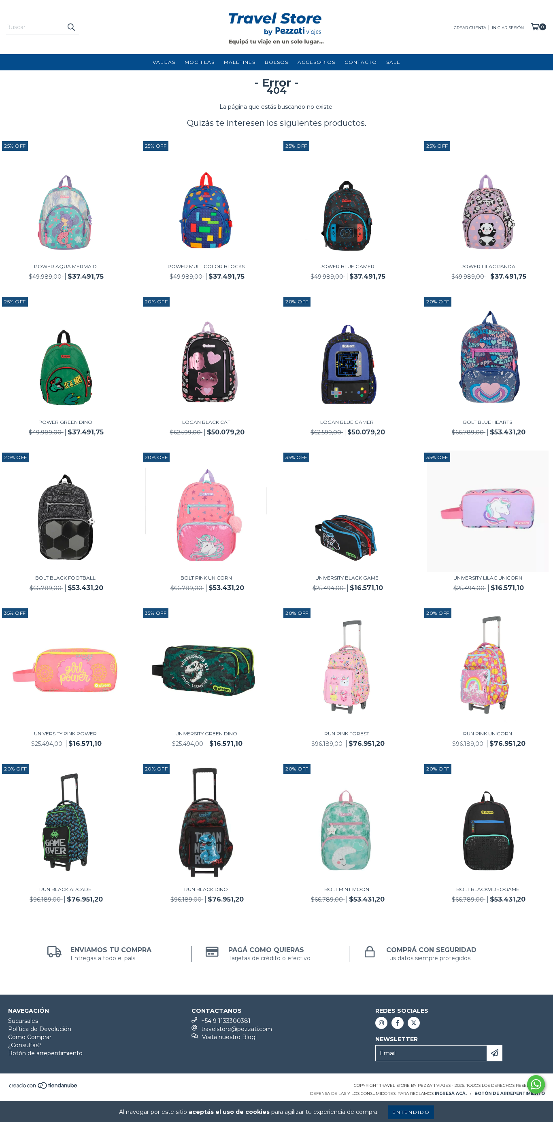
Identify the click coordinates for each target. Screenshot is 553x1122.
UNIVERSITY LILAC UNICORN (487, 578)
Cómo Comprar (29, 1037)
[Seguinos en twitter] (414, 1023)
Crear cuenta (470, 27)
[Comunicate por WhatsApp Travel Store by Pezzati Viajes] (536, 1084)
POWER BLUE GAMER (346, 266)
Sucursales (23, 1021)
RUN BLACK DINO (206, 889)
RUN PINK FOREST (346, 733)
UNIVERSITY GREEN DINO (206, 733)
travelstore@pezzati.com (236, 1029)
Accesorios (316, 62)
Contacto (361, 62)
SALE (393, 62)
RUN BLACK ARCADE (65, 889)
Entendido (411, 1112)
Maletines (239, 62)
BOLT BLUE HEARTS (487, 422)
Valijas (164, 62)
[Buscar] (71, 27)
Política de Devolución (39, 1029)
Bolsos (276, 62)
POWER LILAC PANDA (487, 266)
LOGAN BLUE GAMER (347, 422)
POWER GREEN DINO (65, 422)
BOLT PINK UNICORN (206, 578)
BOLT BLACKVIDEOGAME (487, 889)
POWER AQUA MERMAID (65, 266)
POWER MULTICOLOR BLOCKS (206, 266)
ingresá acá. (451, 1093)
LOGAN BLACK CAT (206, 422)
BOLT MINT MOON (346, 889)
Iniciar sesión (508, 27)
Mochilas (200, 62)
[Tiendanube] (43, 1087)
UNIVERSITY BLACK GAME (347, 578)
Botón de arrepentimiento (45, 1053)
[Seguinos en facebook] (397, 1023)
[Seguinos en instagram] (381, 1023)
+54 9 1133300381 (226, 1021)
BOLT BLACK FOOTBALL (65, 578)
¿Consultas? (25, 1045)
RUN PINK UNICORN (487, 733)
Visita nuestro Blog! (229, 1037)
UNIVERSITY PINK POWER (65, 733)
